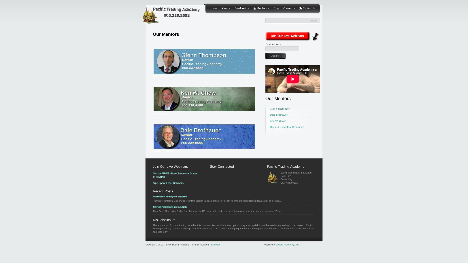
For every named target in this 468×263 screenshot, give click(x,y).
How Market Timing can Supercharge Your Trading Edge (170, 196)
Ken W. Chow (278, 120)
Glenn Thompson (280, 108)
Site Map (215, 244)
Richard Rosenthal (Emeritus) (287, 126)
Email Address (273, 44)
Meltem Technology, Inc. (287, 244)
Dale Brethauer (279, 114)
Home (213, 8)
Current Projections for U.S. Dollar (170, 207)
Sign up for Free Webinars (168, 182)
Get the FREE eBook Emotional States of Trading (175, 175)
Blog (276, 8)
